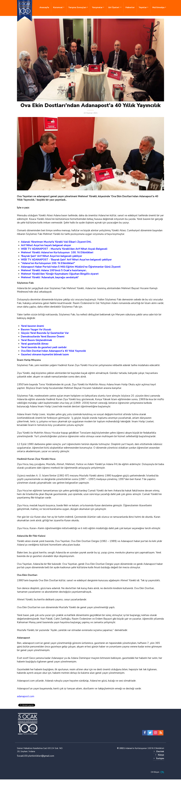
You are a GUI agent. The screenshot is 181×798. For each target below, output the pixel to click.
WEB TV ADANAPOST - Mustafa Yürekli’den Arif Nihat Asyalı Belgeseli (64, 249)
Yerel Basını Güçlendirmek (36, 340)
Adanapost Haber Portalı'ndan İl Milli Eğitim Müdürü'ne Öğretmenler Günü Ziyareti (71, 267)
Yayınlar (143, 7)
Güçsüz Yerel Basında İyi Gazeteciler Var (45, 333)
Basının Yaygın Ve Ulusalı (36, 329)
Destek (160, 751)
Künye (161, 754)
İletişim (160, 758)
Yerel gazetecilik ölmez (34, 343)
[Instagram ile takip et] (155, 732)
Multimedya (158, 7)
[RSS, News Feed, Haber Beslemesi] (160, 732)
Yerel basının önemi (32, 326)
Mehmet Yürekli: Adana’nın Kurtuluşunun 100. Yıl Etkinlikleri (57, 252)
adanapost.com (25, 696)
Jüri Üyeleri (114, 7)
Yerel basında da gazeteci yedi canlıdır (44, 347)
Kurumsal (58, 7)
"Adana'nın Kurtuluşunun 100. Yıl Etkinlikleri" (48, 263)
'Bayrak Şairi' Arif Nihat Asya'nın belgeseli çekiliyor (51, 256)
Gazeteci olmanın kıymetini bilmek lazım (45, 354)
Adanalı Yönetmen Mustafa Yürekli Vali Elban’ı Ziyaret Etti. (56, 242)
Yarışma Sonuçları (77, 7)
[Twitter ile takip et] (150, 732)
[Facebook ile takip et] (144, 732)
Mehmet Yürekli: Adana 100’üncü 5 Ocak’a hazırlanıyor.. (54, 270)
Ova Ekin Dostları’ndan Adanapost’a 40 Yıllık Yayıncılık (53, 351)
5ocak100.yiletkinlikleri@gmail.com (35, 755)
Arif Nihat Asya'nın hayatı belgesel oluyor (46, 245)
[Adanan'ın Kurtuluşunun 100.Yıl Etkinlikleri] (27, 724)
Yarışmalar (97, 7)
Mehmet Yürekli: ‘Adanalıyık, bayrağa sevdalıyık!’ (50, 277)
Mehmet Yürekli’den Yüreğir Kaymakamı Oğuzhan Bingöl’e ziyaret (60, 274)
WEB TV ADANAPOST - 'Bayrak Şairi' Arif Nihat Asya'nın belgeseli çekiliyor (66, 259)
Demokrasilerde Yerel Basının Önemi (42, 336)
